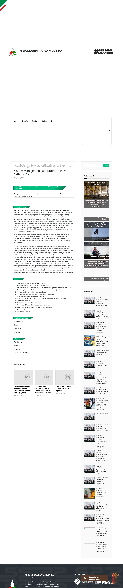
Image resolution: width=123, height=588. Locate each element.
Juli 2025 (45, 165)
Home (15, 121)
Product (35, 121)
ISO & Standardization (34, 165)
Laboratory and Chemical (57, 165)
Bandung (23, 165)
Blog (52, 121)
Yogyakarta (29, 167)
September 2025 (19, 167)
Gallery (44, 121)
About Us (24, 121)
